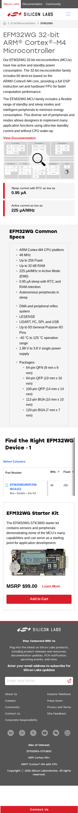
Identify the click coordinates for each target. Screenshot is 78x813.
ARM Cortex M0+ (39, 758)
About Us (11, 694)
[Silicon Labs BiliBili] (67, 733)
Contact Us (12, 714)
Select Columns (14, 461)
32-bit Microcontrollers (23, 23)
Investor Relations (59, 694)
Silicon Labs (11, 4)
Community (53, 4)
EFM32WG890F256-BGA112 (23, 487)
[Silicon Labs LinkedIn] (10, 733)
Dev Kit (32, 493)
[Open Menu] (68, 14)
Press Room (55, 701)
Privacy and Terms (59, 707)
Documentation (32, 4)
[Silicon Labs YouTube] (45, 733)
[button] (39, 809)
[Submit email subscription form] (69, 681)
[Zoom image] (39, 160)
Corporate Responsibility (21, 720)
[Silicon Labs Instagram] (22, 733)
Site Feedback (56, 714)
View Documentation (19, 138)
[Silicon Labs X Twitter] (33, 733)
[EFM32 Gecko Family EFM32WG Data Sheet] (6, 485)
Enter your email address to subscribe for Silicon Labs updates (39, 668)
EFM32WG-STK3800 (39, 751)
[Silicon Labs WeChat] (56, 733)
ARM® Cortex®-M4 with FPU (39, 764)
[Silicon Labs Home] (4, 23)
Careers (10, 701)
